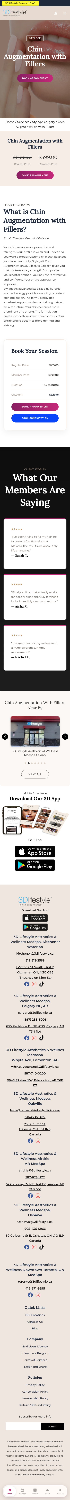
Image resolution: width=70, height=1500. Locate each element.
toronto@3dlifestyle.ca (35, 1281)
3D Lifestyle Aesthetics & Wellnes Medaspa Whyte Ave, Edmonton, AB (35, 1055)
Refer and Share (35, 1366)
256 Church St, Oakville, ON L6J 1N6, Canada (35, 1129)
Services (23, 122)
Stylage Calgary (43, 122)
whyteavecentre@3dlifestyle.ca (35, 1067)
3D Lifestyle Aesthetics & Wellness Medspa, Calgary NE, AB (35, 1001)
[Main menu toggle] (64, 13)
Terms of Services (35, 1360)
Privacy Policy (35, 1385)
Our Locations (35, 1315)
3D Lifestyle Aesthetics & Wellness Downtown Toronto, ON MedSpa (35, 1270)
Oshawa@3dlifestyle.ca (35, 1222)
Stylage (35, 38)
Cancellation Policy (35, 1391)
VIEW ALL (35, 774)
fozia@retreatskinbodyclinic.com (35, 1110)
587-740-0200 (35, 1073)
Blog (35, 1328)
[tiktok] (42, 984)
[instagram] (35, 984)
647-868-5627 (35, 1117)
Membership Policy (35, 1398)
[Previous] (5, 736)
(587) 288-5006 (35, 1019)
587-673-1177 (35, 1177)
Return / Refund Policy (35, 1405)
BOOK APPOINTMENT (35, 78)
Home (9, 122)
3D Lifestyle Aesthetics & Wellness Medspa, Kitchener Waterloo (35, 942)
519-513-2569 (35, 960)
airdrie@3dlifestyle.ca (35, 1170)
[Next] (65, 736)
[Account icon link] (55, 13)
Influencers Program (35, 1353)
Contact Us (35, 1321)
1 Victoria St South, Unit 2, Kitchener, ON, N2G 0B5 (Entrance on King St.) (35, 972)
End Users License (35, 1346)
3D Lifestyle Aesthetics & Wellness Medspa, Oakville (35, 1098)
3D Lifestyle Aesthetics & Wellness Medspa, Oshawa (35, 1210)
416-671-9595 (35, 1288)
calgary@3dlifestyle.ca (35, 1013)
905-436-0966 (35, 1229)
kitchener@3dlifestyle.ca (35, 953)
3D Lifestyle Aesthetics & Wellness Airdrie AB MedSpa (35, 1159)
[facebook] (27, 984)
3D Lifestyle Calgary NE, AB (20, 3)
